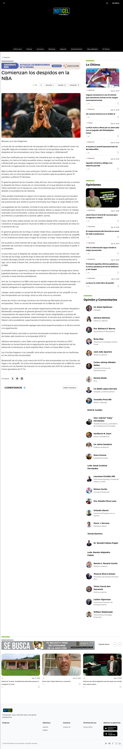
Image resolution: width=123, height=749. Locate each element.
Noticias (29, 49)
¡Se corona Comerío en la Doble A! (100, 114)
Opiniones (51, 49)
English (45, 730)
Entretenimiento (76, 49)
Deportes (63, 49)
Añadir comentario (69, 388)
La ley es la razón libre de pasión (100, 283)
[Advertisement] (61, 30)
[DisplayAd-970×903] (48, 645)
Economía (40, 49)
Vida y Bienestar (92, 49)
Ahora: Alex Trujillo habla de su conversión (15, 681)
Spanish (45, 727)
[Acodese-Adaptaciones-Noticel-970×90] (41, 66)
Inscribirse (115, 3)
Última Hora (17, 49)
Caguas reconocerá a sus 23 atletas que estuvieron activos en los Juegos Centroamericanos (102, 97)
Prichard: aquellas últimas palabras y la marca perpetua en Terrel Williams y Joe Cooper (102, 266)
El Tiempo (106, 49)
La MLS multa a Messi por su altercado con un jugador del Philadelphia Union (102, 130)
